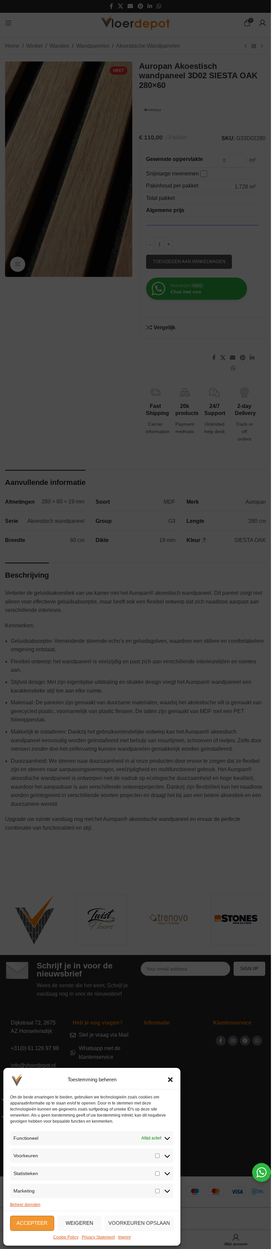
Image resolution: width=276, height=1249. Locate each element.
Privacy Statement (98, 1237)
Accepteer (31, 1223)
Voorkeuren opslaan (139, 1223)
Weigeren (79, 1223)
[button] (170, 1079)
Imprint (124, 1237)
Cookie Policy (65, 1237)
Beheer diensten (25, 1204)
